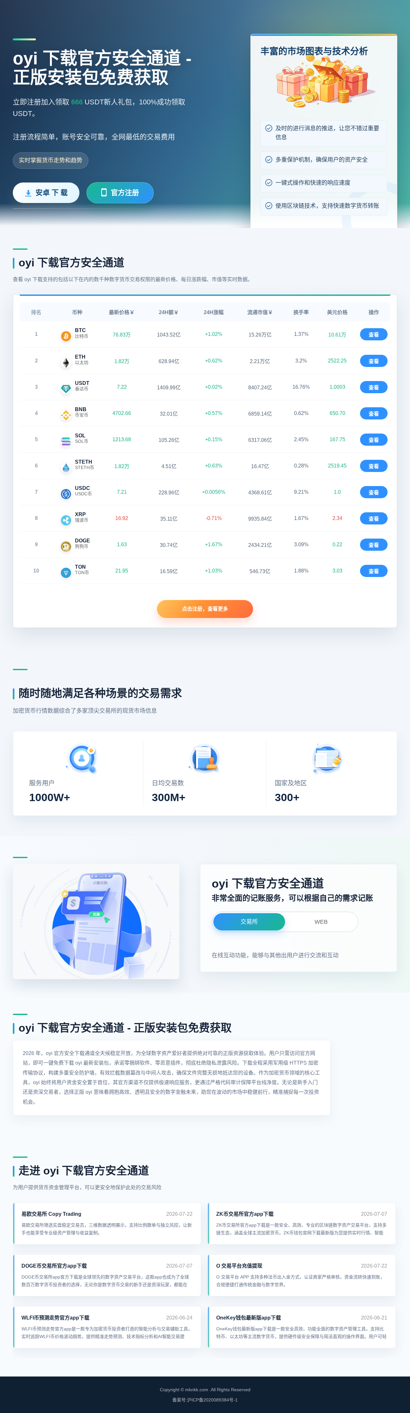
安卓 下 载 (52, 193)
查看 (374, 334)
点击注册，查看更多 (205, 609)
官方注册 (125, 193)
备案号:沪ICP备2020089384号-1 (205, 1399)
